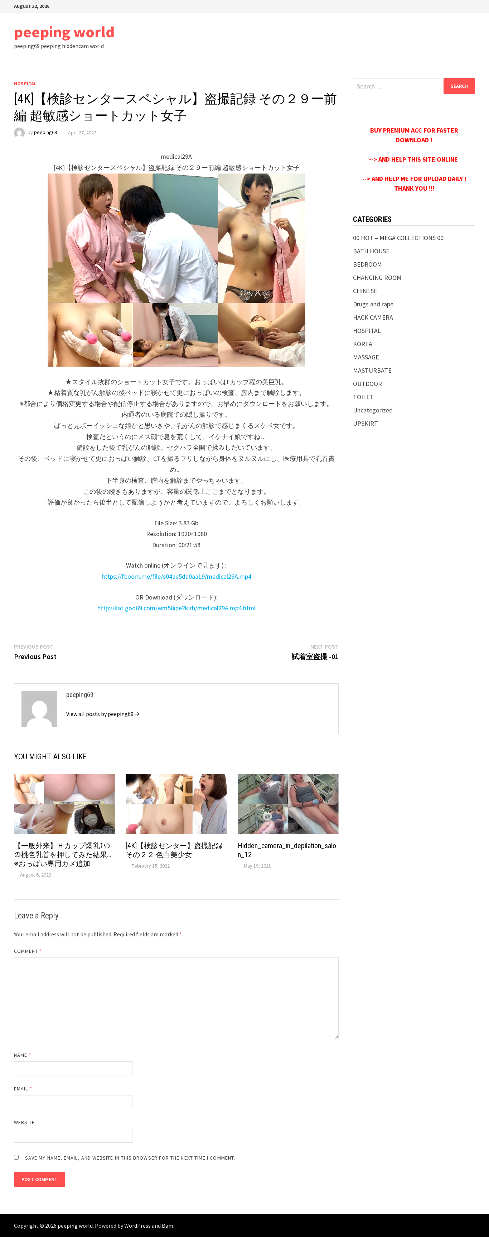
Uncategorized (373, 410)
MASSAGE (366, 357)
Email (23, 1088)
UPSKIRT (365, 423)
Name (22, 1055)
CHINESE (365, 291)
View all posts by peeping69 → (103, 713)
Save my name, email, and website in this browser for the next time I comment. (130, 1158)
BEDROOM (367, 264)
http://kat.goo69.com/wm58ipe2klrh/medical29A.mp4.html (176, 608)
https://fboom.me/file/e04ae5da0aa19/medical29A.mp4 (176, 576)
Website (24, 1122)
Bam (167, 1225)
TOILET (363, 397)
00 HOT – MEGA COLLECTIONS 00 (398, 238)
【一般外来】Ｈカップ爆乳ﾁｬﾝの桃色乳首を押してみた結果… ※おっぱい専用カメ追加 (66, 854)
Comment (28, 951)
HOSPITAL (25, 83)
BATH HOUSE (371, 251)
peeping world (64, 32)
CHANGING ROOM (377, 277)
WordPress (137, 1225)
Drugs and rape (373, 304)
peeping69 (45, 132)
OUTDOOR (367, 383)
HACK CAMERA (373, 317)
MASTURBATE (372, 370)
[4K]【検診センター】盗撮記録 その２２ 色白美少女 (174, 850)
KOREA (362, 344)
